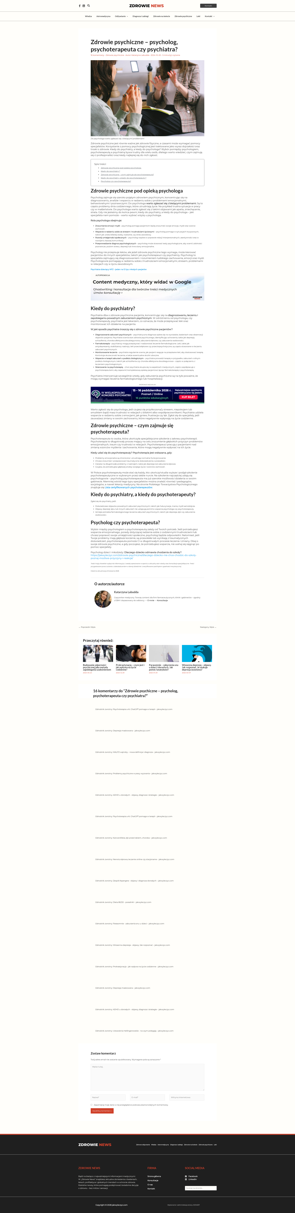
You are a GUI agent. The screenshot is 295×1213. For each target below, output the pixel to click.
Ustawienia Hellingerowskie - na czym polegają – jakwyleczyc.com (143, 1031)
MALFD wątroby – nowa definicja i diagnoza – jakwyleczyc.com (141, 752)
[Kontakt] (151, 1188)
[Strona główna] (154, 1176)
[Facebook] (79, 6)
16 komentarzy (97, 55)
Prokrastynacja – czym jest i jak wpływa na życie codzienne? (130, 667)
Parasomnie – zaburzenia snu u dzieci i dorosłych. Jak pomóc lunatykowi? (163, 667)
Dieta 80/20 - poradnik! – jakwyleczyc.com (132, 902)
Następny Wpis (208, 627)
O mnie (150, 600)
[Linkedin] (83, 6)
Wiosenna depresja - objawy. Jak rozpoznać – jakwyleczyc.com (141, 945)
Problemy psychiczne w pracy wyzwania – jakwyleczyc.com (140, 773)
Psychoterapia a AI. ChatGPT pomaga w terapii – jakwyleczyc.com (142, 709)
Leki (215, 1145)
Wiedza (153, 1145)
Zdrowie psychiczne (115, 55)
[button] (88, 6)
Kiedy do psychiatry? (110, 171)
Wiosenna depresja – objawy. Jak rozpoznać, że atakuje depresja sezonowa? (196, 667)
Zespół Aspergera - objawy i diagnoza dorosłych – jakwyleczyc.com (143, 881)
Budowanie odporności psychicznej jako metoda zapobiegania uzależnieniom (97, 667)
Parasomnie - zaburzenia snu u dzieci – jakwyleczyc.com (138, 924)
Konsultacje (162, 600)
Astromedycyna (163, 1145)
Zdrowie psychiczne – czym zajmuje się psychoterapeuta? (127, 175)
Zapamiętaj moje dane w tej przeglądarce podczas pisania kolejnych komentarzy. (131, 1105)
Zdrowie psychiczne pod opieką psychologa (121, 168)
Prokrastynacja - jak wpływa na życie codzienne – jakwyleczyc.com (143, 967)
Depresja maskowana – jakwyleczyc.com (131, 731)
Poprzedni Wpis (87, 627)
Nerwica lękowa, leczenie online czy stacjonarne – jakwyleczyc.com (143, 859)
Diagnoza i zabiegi (176, 1145)
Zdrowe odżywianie (143, 1145)
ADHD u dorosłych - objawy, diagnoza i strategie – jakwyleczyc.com (143, 795)
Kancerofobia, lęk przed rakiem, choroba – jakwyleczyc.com (140, 838)
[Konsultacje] (153, 1180)
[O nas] (150, 1184)
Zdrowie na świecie (190, 1145)
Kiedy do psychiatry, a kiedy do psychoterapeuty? (123, 178)
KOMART (196, 1205)
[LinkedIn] (191, 1179)
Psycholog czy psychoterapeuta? (116, 181)
